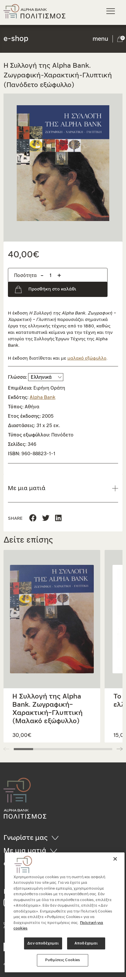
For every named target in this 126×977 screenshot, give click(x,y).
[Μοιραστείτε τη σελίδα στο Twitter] (58, 518)
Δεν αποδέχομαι (43, 943)
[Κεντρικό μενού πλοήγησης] (111, 11)
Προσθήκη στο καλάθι (52, 289)
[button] (63, 163)
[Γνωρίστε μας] (57, 838)
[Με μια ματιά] (55, 850)
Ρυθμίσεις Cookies (62, 960)
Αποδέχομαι (86, 943)
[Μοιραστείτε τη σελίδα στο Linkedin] (46, 518)
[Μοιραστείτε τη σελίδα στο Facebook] (33, 518)
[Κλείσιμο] (115, 858)
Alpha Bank (42, 397)
